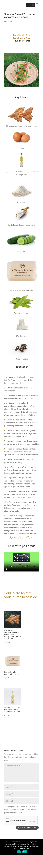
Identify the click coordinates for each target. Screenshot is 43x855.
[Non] (40, 847)
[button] (29, 5)
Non (24, 852)
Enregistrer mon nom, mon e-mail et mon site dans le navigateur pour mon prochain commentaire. (20, 810)
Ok (19, 852)
